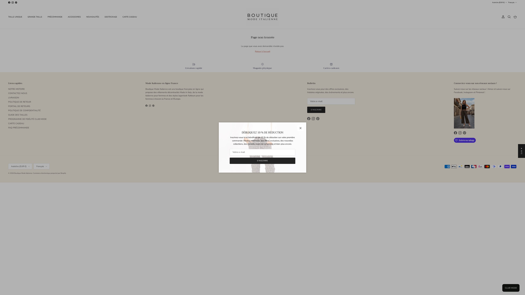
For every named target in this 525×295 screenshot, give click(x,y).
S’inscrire (262, 161)
